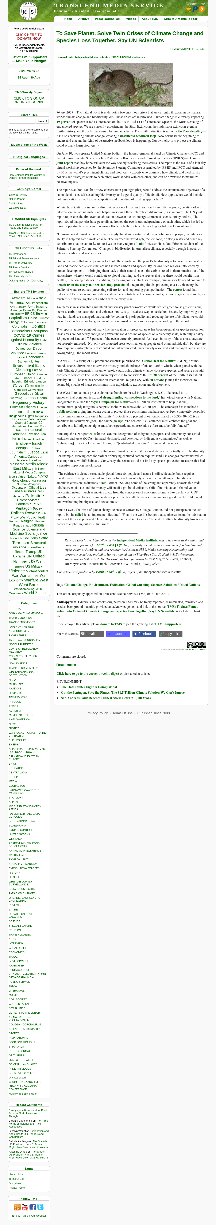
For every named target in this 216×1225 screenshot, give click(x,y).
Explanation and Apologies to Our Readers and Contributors (29, 1134)
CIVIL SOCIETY (18, 999)
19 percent (64, 121)
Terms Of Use (16, 1178)
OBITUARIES (16, 1055)
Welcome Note (17, 208)
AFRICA (13, 706)
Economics (35, 357)
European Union (22, 374)
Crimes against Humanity (27, 337)
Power (31, 513)
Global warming (138, 584)
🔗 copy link (169, 634)
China (32, 318)
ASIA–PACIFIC (17, 740)
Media (31, 464)
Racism (14, 521)
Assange (16, 310)
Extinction (117, 584)
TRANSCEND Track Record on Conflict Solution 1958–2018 (27, 235)
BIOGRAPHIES (17, 635)
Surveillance (35, 547)
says (120, 420)
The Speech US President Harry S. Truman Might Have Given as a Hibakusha (28, 1144)
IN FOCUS (15, 701)
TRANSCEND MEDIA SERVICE (109, 5)
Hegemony (22, 402)
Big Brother (39, 310)
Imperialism (24, 411)
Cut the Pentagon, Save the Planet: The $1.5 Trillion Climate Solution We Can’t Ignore (123, 692)
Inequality (41, 416)
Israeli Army (23, 443)
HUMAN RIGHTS (18, 693)
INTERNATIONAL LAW (22, 821)
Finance (27, 378)
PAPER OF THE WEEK (22, 626)
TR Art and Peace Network (24, 258)
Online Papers (17, 199)
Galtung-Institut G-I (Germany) (26, 280)
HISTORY (14, 872)
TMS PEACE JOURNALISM (24, 639)
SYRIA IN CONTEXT (20, 830)
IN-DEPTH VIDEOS (20, 1068)
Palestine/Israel (28, 500)
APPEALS (14, 802)
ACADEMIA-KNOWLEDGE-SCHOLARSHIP (24, 845)
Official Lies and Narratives (30, 489)
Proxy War (18, 517)
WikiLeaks (16, 593)
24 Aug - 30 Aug (29, 77)
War (15, 576)
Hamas (30, 398)
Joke (38, 448)
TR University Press (20, 276)
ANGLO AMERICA (19, 719)
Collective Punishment (34, 322)
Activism (18, 298)
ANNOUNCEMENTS (20, 631)
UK (40, 551)
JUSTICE (14, 728)
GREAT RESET (17, 947)
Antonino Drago (18, 1151)
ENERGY (14, 744)
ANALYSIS (15, 688)
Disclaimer (15, 1183)
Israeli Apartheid (35, 439)
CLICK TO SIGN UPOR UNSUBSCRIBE (29, 100)
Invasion (33, 434)
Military (28, 468)
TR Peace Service (19, 267)
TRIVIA (13, 986)
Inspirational (20, 419)
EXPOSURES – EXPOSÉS (24, 868)
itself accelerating (190, 131)
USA (33, 561)
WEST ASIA (15, 838)
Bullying (41, 313)
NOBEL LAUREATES (21, 644)
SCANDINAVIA (17, 825)
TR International (18, 254)
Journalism (18, 452)
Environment (23, 365)
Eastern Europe (35, 353)
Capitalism (18, 318)
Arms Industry (37, 306)
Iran (43, 434)
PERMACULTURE (19, 970)
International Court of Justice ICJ (30, 421)
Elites (35, 361)
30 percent (160, 374)
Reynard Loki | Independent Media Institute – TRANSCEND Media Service (101, 57)
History (38, 402)
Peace (37, 504)
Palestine (34, 495)
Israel (17, 438)
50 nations (157, 379)
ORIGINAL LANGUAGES (23, 1064)
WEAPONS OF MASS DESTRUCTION (21, 674)
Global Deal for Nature (158, 360)
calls (92, 433)
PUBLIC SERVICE (19, 981)
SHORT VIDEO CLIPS (21, 1073)
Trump (31, 551)
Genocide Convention (28, 389)
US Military (34, 566)
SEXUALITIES (17, 1008)
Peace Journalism (107, 18)
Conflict (38, 326)
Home (68, 18)
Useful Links (16, 1174)
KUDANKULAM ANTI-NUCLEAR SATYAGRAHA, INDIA (27, 976)
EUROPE (14, 777)
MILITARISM (16, 684)
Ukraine (19, 556)
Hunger (42, 407)
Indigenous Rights (21, 416)
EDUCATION (16, 768)
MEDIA (13, 781)
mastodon (120, 634)
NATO (43, 476)
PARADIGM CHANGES (22, 893)
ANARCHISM (16, 965)
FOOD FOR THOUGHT (22, 1042)
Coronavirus (19, 331)
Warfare (31, 580)
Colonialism (21, 326)
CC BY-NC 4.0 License (195, 649)
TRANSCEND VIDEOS (22, 622)
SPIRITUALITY (17, 1046)
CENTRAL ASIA (18, 772)
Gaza (18, 385)
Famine (42, 374)
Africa (31, 298)
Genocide (34, 385)
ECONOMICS (16, 952)
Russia (38, 525)
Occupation (19, 487)
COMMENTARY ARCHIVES (24, 1082)
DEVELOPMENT (18, 961)
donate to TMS (111, 623)
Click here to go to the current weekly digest (88, 673)
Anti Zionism (18, 306)
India (39, 412)
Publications (16, 203)
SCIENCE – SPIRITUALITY (24, 1029)
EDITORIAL (15, 609)
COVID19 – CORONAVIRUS (25, 1024)
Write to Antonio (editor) (180, 18)
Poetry (37, 508)
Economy (24, 361)
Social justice (36, 533)
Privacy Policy (17, 1187)
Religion (27, 521)
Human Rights (23, 407)
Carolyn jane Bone (19, 1110)
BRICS (30, 313)
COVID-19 (22, 335)
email (90, 634)
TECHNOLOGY (18, 697)
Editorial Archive (18, 194)
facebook (146, 634)
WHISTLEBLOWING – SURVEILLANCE (21, 883)
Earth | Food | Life (109, 545)
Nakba (31, 476)
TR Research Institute (21, 271)
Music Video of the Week (23, 1093)
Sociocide (15, 538)
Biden (27, 310)
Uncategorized (17, 1077)
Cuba (43, 340)
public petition (67, 411)
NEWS (12, 723)
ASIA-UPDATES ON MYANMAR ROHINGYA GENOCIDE (27, 750)
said (141, 243)
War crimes (29, 575)
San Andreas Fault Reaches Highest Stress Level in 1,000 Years (106, 697)
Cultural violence (28, 344)
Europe (37, 370)
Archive (83, 18)
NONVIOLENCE (18, 663)
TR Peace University (20, 262)
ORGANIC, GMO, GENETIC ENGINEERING (24, 899)
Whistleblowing (24, 589)
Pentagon (23, 508)
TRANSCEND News (20, 617)
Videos (131, 18)
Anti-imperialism (37, 303)
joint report (65, 162)
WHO (39, 589)
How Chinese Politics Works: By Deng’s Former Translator (27, 176)
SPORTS (14, 1033)
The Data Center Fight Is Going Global (89, 686)
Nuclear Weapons (28, 484)
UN (29, 556)
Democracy (23, 348)
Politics (17, 513)
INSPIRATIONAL (18, 1037)
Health (42, 398)
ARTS (12, 939)
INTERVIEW (16, 943)
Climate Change (76, 584)
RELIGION (15, 930)
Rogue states (22, 525)
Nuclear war (39, 480)
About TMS (150, 18)
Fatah (16, 378)
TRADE (13, 956)
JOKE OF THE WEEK (21, 1059)
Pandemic (23, 504)
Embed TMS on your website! (29, 1215)
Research (41, 521)
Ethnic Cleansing (30, 368)
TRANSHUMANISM (20, 934)
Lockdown (35, 460)
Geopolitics (24, 393)
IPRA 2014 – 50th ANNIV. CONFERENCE (23, 1088)
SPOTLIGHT (16, 797)
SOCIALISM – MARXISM (23, 863)
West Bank (29, 585)
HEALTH (14, 877)
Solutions (31, 538)
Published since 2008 (153, 713)
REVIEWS (14, 905)
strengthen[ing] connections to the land (130, 397)
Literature (21, 460)
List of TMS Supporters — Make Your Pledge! (29, 59)
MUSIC (13, 995)
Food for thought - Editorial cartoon (28, 379)
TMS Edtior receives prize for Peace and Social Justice (25, 226)
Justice (33, 452)
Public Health (36, 517)
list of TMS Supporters (165, 623)
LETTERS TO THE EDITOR (24, 1012)
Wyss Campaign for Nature (110, 401)
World (29, 593)
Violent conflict (37, 571)
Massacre (17, 464)
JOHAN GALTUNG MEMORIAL (26, 613)
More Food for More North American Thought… (28, 1113)
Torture (19, 551)
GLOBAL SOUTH (18, 785)
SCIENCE (14, 921)
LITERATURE (16, 990)
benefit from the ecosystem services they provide (91, 284)
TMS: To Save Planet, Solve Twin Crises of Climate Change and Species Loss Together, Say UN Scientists (127, 608)
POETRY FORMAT (19, 1051)
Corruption (39, 331)
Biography (17, 313)
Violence (17, 571)
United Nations (189, 584)
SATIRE (13, 909)
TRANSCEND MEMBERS (23, 667)
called (79, 514)
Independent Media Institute (137, 540)
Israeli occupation (29, 445)
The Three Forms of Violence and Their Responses (28, 1123)
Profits (42, 513)
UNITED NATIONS (19, 834)
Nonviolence (20, 480)
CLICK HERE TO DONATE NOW (29, 36)
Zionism (42, 593)
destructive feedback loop (138, 135)
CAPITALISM (16, 855)
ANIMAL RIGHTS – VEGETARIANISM (20, 1019)
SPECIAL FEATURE (20, 925)
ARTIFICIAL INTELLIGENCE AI (26, 850)
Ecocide (19, 357)
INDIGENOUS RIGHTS (22, 889)
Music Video (17, 476)
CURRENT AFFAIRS (20, 1003)
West (44, 580)
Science (19, 529)
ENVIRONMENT (18, 859)
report (177, 289)
